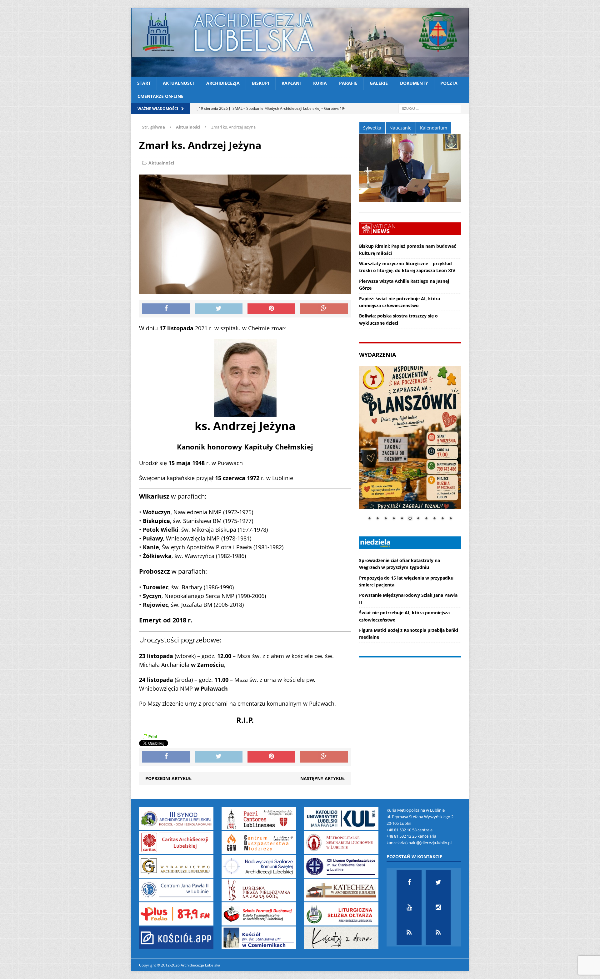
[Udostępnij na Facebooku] (166, 309)
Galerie (379, 83)
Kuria (320, 83)
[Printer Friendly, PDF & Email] (149, 736)
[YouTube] (409, 907)
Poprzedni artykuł (168, 778)
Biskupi (260, 83)
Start (144, 83)
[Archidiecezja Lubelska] (300, 42)
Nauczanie (400, 128)
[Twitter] (438, 882)
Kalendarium (433, 128)
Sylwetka (372, 128)
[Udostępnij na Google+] (324, 309)
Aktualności (178, 83)
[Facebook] (409, 882)
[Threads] (438, 932)
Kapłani (291, 83)
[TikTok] (409, 932)
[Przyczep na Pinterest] (271, 309)
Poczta (449, 83)
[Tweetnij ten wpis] (218, 309)
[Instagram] (438, 907)
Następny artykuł (322, 778)
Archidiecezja (223, 83)
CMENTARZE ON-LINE (160, 96)
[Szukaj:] (429, 108)
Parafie (348, 83)
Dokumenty (414, 83)
